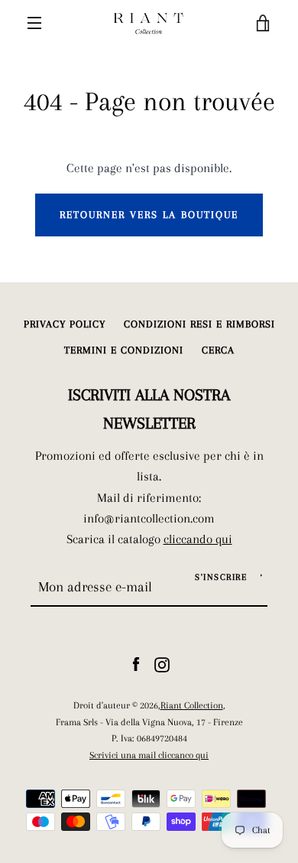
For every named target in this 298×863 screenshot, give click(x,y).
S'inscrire (221, 577)
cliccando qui (198, 539)
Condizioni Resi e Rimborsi (199, 324)
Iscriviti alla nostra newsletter (149, 409)
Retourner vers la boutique (149, 214)
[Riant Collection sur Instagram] (162, 663)
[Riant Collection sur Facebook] (136, 663)
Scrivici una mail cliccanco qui (149, 754)
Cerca (218, 350)
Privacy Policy (64, 324)
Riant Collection (191, 705)
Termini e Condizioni (123, 350)
